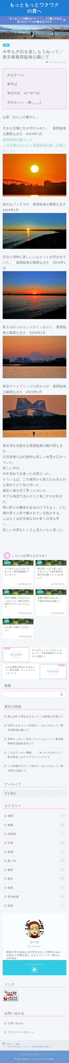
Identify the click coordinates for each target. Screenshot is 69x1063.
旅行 (36, 878)
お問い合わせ (16, 1023)
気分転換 (36, 896)
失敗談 (36, 833)
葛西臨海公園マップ (18, 139)
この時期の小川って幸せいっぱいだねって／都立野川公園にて (35, 768)
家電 (36, 851)
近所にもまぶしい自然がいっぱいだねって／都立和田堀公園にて (35, 727)
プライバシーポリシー (21, 1032)
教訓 (36, 869)
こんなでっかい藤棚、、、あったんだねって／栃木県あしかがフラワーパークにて (35, 755)
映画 (36, 887)
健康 (6, 45)
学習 (36, 842)
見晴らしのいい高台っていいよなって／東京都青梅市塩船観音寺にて (35, 741)
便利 (36, 815)
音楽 (36, 905)
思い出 (36, 860)
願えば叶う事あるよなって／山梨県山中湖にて (35, 716)
